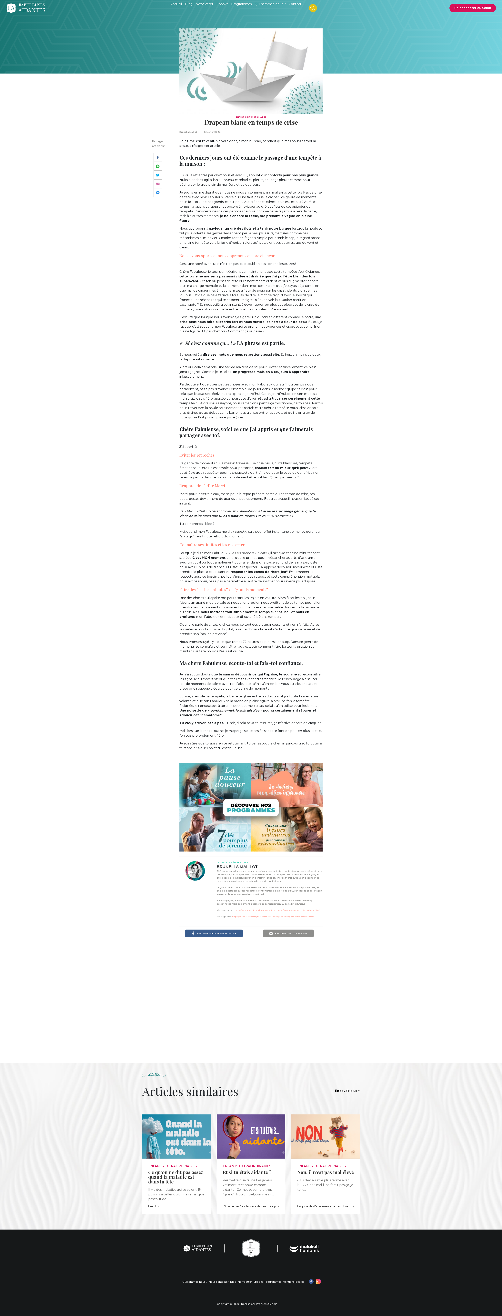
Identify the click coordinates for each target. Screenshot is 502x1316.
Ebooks (258, 1281)
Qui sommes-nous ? (194, 1281)
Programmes (273, 1281)
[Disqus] (251, 999)
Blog (233, 1281)
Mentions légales (293, 1281)
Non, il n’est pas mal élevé (325, 1172)
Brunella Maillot (188, 132)
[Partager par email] (158, 183)
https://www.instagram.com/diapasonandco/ (293, 917)
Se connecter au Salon (472, 8)
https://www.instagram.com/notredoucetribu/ (298, 910)
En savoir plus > (347, 1091)
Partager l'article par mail (291, 933)
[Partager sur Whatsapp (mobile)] (158, 166)
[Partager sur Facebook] (158, 157)
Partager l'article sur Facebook (216, 933)
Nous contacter (219, 1281)
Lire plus (153, 1206)
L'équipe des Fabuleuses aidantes (244, 1206)
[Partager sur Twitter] (158, 175)
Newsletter (245, 1281)
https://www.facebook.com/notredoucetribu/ (255, 910)
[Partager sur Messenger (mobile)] (158, 192)
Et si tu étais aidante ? (247, 1172)
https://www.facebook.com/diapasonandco (251, 917)
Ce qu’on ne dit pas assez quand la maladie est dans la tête (175, 1177)
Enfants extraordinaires (251, 117)
